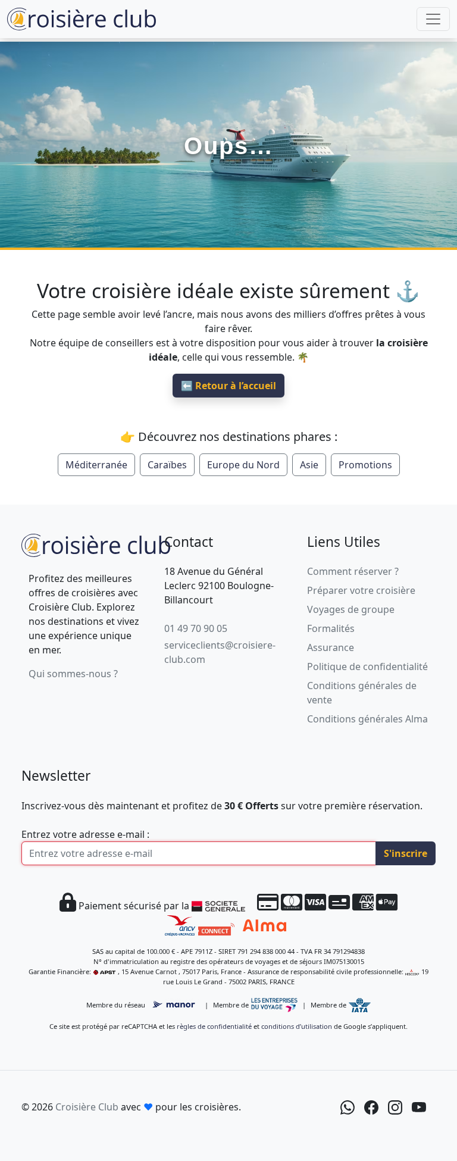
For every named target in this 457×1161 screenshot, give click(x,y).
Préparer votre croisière (361, 590)
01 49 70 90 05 (195, 628)
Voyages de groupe (351, 609)
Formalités (331, 628)
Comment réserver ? (353, 571)
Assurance (330, 647)
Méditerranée (96, 464)
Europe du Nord (243, 464)
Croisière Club (86, 1106)
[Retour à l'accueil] (95, 543)
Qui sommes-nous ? (73, 673)
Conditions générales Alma (367, 718)
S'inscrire (405, 853)
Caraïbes (167, 464)
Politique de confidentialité (367, 666)
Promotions (365, 464)
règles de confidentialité (214, 1026)
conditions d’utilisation (296, 1026)
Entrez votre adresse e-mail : (85, 834)
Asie (309, 464)
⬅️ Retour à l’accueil (228, 385)
